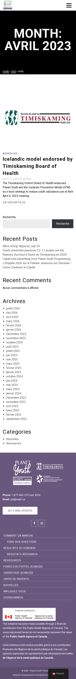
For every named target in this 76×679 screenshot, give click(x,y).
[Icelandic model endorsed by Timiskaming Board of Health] (38, 114)
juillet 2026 (13, 308)
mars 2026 (12, 321)
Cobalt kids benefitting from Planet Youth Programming (37, 259)
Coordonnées (13, 597)
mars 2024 (12, 389)
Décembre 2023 (16, 397)
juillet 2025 (13, 351)
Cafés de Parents (16, 579)
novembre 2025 (16, 338)
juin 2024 (11, 380)
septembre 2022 (16, 419)
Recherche (9, 217)
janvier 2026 (13, 329)
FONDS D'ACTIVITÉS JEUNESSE (23, 566)
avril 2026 (12, 317)
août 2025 (12, 346)
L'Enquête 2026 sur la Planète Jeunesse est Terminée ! (37, 263)
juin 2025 (11, 355)
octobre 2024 (14, 376)
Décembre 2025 (16, 334)
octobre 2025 (14, 342)
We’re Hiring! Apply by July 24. (21, 246)
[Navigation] (69, 5)
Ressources (13, 443)
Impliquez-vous (15, 591)
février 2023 (13, 414)
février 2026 (13, 325)
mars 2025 (12, 363)
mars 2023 (12, 410)
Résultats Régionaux (22, 554)
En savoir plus (14, 202)
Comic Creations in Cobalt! (19, 267)
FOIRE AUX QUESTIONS (21, 541)
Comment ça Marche (18, 535)
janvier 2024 (13, 393)
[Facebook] (34, 523)
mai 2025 (12, 359)
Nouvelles (10, 153)
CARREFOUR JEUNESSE (18, 572)
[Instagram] (41, 523)
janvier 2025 (13, 372)
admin (27, 179)
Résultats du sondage (20, 548)
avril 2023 (12, 406)
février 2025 (13, 368)
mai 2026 (12, 312)
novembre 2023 (16, 402)
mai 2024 (12, 385)
